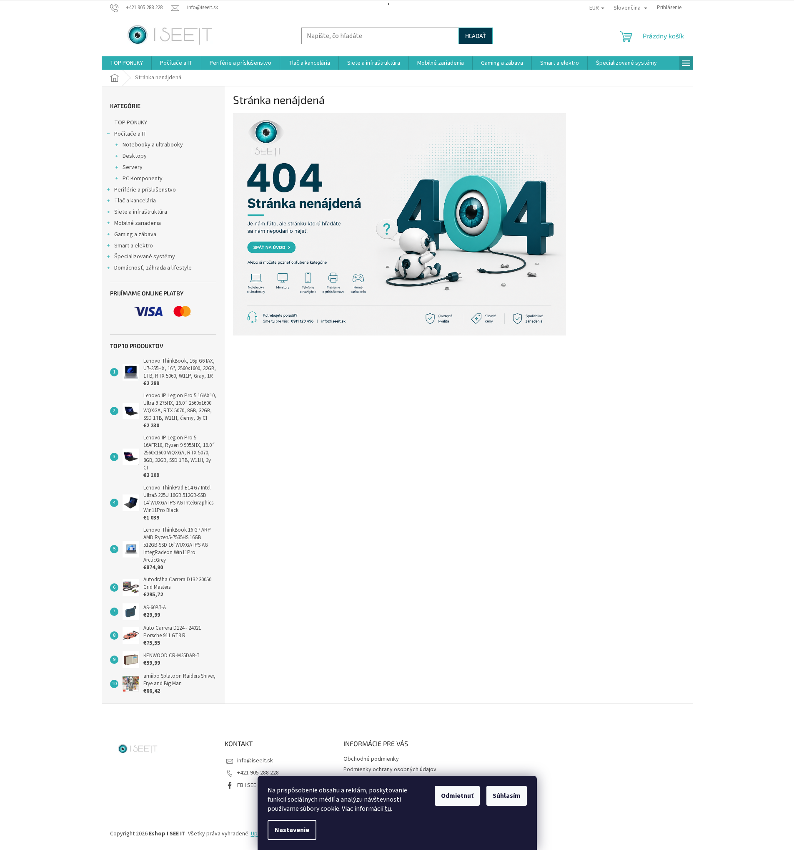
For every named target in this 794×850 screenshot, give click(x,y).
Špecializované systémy (144, 256)
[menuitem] (126, 63)
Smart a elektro (133, 246)
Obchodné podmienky (371, 759)
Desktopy (135, 156)
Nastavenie (292, 830)
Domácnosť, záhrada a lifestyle (153, 268)
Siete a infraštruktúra (140, 212)
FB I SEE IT (250, 785)
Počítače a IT (130, 134)
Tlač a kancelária (135, 201)
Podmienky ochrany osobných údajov (389, 769)
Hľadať (475, 35)
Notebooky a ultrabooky (153, 145)
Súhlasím (507, 795)
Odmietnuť (457, 795)
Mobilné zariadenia (137, 223)
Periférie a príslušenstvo (145, 190)
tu (388, 808)
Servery (133, 167)
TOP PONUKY (130, 123)
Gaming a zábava (135, 234)
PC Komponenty (143, 178)
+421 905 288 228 (258, 773)
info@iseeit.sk (255, 761)
